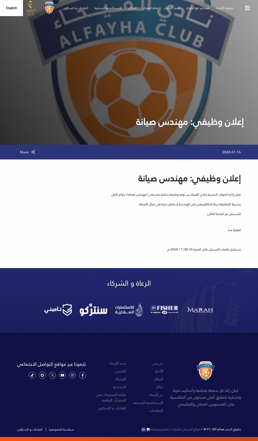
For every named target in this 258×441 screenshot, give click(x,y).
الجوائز (158, 379)
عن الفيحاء (156, 394)
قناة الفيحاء (150, 8)
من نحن (157, 363)
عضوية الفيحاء (224, 8)
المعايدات (156, 410)
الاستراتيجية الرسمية (108, 8)
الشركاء (120, 379)
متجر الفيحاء (172, 8)
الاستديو (119, 387)
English (11, 8)
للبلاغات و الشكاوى (75, 8)
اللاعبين (120, 371)
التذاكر (132, 8)
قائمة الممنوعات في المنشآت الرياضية (111, 397)
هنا (230, 230)
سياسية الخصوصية (61, 429)
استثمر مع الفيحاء (197, 8)
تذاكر (159, 387)
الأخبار (159, 371)
